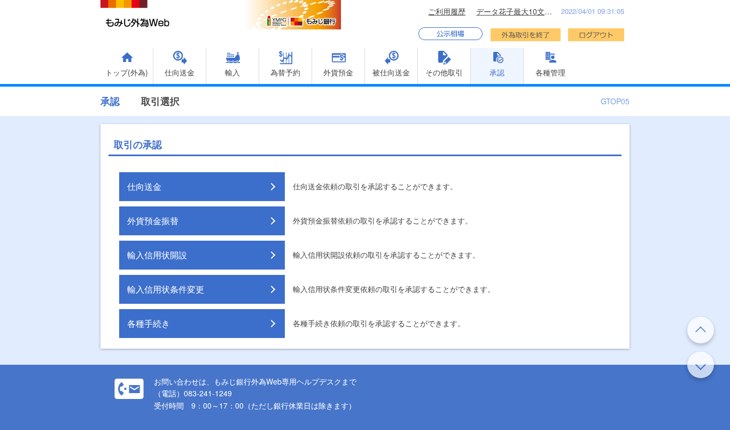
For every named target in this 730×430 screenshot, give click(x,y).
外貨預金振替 (152, 220)
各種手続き (148, 323)
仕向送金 (144, 186)
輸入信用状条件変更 (165, 289)
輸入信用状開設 (157, 255)
